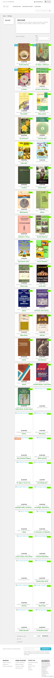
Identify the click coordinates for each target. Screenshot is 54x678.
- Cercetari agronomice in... (23, 579)
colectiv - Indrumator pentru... (24, 382)
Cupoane (30, 669)
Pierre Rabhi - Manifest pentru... (24, 112)
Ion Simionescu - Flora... (24, 137)
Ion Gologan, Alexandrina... (42, 505)
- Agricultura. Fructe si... (42, 407)
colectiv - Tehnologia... (24, 358)
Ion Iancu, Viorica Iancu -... (42, 87)
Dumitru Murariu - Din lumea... (24, 63)
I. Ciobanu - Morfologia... (24, 186)
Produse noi (17, 6)
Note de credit (31, 666)
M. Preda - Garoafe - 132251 (42, 604)
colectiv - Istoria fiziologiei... (24, 309)
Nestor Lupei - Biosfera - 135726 (24, 284)
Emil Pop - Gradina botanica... (24, 604)
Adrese (29, 668)
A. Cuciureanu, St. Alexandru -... (42, 530)
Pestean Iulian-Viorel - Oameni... (42, 579)
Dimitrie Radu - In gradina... (42, 186)
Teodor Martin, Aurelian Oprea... (24, 407)
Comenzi (30, 664)
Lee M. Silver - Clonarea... (42, 284)
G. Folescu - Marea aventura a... (24, 87)
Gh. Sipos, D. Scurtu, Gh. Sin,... (24, 481)
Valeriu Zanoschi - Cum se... (24, 628)
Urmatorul (46, 636)
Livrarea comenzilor (20, 662)
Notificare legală (19, 664)
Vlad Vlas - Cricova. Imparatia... (42, 333)
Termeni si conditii (19, 666)
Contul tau (31, 660)
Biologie (7, 20)
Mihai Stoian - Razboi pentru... (24, 333)
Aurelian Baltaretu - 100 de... (42, 235)
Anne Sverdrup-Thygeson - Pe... (24, 456)
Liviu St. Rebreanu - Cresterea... (42, 260)
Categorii (38, 6)
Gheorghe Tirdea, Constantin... (24, 505)
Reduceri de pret (27, 6)
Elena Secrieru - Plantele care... (42, 112)
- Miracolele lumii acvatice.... (42, 161)
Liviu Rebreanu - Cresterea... (42, 358)
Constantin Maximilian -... (42, 555)
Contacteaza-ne (19, 668)
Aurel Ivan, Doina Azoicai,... (42, 309)
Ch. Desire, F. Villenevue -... (42, 63)
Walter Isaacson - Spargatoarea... (42, 456)
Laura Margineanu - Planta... (42, 481)
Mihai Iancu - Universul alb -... (42, 432)
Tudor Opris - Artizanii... (24, 161)
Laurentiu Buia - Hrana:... (42, 137)
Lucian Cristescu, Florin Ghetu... (23, 555)
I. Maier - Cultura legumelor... (24, 530)
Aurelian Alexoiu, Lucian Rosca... (42, 382)
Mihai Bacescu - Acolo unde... (24, 210)
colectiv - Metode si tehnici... (42, 210)
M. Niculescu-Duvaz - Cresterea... (42, 628)
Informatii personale (33, 662)
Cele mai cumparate (7, 666)
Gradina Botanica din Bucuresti (24, 432)
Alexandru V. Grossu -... (23, 235)
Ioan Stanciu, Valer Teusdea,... (24, 260)
